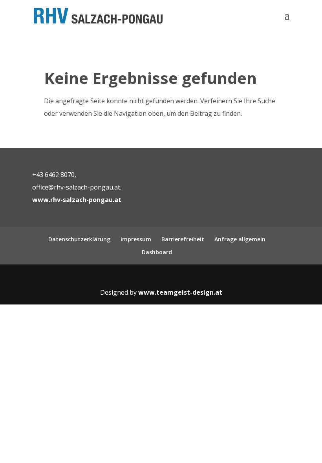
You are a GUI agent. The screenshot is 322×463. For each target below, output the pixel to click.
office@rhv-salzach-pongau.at (76, 187)
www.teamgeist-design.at (180, 292)
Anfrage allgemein (239, 239)
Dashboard (157, 252)
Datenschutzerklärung (79, 239)
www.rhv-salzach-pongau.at (76, 199)
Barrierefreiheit (182, 239)
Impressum (136, 239)
